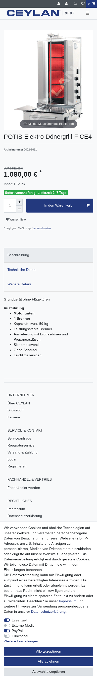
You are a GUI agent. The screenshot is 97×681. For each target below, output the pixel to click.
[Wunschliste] (82, 4)
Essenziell (19, 620)
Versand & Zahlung (22, 452)
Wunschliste (17, 219)
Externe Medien (24, 625)
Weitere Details (19, 284)
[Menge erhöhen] (19, 202)
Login (11, 459)
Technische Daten (21, 270)
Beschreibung (18, 255)
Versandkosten (41, 228)
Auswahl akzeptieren (48, 672)
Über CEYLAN (18, 403)
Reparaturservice (21, 445)
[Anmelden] (59, 4)
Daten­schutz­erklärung (48, 611)
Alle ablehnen (48, 661)
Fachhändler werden (23, 488)
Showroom (15, 410)
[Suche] (75, 4)
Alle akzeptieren (48, 651)
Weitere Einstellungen (21, 641)
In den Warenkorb (58, 205)
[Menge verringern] (19, 209)
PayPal (17, 631)
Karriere (13, 417)
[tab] (48, 255)
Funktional (20, 636)
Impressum (16, 509)
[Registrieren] (67, 4)
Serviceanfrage (19, 438)
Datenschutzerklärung (24, 516)
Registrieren (17, 466)
